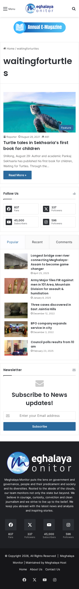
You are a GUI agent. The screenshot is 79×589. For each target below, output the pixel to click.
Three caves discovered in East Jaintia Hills (51, 307)
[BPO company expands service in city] (16, 329)
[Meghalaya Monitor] (39, 8)
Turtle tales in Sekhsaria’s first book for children (35, 145)
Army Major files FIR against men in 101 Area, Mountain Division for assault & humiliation (52, 286)
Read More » (17, 175)
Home (10, 48)
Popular (13, 242)
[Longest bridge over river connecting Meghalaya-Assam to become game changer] (16, 261)
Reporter (12, 136)
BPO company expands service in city (49, 325)
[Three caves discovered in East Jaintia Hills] (16, 310)
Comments (64, 242)
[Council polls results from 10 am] (16, 348)
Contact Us (52, 569)
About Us (36, 569)
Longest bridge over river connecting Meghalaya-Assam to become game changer (50, 262)
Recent (37, 242)
